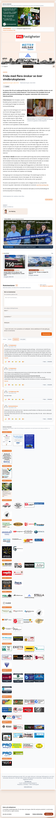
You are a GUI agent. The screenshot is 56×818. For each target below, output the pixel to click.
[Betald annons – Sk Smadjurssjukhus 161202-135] (7, 524)
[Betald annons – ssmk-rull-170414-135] (29, 702)
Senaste (9, 339)
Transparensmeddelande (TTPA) (9, 30)
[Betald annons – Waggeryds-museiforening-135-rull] (39, 727)
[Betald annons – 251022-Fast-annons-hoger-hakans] (18, 524)
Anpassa (27, 814)
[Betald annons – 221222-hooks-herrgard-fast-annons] (18, 506)
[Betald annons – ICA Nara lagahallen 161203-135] (29, 505)
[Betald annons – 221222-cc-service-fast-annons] (7, 638)
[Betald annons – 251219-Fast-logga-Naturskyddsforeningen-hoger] (18, 753)
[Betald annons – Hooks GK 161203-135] (7, 702)
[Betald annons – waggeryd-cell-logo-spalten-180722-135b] (7, 648)
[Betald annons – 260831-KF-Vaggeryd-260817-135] (7, 473)
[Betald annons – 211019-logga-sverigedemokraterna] (7, 689)
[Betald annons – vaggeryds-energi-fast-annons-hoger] (7, 763)
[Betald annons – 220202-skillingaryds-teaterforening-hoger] (7, 737)
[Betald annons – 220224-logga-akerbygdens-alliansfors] (7, 628)
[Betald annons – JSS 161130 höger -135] (28, 657)
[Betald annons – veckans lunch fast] (39, 503)
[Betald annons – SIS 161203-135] (7, 717)
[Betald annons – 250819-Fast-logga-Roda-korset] (18, 573)
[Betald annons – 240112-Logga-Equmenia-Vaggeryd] (18, 611)
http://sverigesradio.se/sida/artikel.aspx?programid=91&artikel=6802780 (22, 375)
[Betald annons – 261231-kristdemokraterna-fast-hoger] (39, 677)
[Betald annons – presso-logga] (29, 649)
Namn (6, 310)
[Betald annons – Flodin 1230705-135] (7, 603)
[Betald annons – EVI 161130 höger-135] (18, 657)
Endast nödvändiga (38, 814)
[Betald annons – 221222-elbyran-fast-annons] (39, 540)
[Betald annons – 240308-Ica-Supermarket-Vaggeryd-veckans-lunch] (7, 505)
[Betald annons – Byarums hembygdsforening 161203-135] (28, 735)
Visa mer (6, 358)
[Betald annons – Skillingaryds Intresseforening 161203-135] (18, 727)
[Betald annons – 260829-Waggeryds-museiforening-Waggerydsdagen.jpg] (29, 441)
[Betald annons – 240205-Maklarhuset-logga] (18, 595)
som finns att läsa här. (42, 185)
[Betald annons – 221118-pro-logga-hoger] (7, 753)
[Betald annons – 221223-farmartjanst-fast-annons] (39, 524)
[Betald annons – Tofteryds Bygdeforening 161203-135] (28, 745)
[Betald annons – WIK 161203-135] (17, 717)
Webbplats (6, 322)
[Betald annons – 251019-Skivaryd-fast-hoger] (29, 727)
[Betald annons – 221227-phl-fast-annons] (28, 37)
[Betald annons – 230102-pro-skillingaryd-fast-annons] (7, 746)
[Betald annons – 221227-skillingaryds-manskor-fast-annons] (7, 726)
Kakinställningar (28, 787)
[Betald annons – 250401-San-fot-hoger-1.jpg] (28, 540)
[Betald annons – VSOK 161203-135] (18, 702)
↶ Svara (44, 361)
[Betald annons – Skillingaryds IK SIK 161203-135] (28, 709)
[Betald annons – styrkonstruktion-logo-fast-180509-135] (39, 648)
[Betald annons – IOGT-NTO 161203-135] (39, 735)
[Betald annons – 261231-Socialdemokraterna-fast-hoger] (7, 677)
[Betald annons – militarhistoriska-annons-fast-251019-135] (17, 745)
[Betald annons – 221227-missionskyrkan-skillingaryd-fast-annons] (7, 611)
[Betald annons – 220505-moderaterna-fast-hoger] (29, 677)
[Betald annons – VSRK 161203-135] (18, 709)
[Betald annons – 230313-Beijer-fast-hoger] (7, 565)
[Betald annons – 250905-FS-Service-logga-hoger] (29, 524)
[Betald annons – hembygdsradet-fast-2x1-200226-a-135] (18, 735)
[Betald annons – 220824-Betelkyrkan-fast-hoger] (29, 611)
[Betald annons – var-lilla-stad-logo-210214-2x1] (18, 565)
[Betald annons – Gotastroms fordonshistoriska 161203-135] (39, 745)
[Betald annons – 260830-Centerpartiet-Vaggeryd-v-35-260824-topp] (28, 17)
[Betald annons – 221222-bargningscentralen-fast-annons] (29, 638)
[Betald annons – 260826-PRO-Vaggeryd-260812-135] (18, 440)
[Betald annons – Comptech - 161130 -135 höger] (7, 657)
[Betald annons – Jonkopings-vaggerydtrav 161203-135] (39, 709)
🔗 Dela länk (49, 361)
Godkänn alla (48, 814)
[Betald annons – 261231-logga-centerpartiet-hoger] (18, 677)
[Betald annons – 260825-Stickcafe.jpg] (7, 439)
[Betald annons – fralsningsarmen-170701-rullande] (18, 621)
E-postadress (7, 316)
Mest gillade (22, 339)
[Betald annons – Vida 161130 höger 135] (39, 657)
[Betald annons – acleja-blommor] (39, 565)
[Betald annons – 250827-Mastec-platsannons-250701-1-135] (7, 458)
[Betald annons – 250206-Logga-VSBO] (7, 596)
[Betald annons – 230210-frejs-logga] (18, 583)
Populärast (16, 339)
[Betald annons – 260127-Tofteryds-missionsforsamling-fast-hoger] (17, 629)
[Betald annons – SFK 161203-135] (39, 702)
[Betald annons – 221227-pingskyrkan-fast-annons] (39, 621)
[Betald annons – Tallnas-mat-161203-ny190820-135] (7, 515)
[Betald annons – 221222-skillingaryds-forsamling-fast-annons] (7, 620)
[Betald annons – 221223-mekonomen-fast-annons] (18, 638)
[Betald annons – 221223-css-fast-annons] (28, 532)
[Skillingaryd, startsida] (28, 66)
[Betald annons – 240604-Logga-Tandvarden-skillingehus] (17, 539)
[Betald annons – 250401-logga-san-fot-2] (7, 552)
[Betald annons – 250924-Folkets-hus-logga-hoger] (7, 584)
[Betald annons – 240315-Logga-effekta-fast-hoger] (39, 532)
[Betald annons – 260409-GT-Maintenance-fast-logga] (18, 548)
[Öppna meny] (53, 66)
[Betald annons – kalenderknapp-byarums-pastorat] (28, 621)
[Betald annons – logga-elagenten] (7, 573)
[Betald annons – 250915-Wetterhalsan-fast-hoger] (28, 47)
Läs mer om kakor (7, 814)
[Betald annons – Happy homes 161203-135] (29, 565)
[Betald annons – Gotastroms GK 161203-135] (7, 709)
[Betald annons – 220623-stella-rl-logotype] (39, 595)
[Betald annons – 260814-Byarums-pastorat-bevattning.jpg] (7, 490)
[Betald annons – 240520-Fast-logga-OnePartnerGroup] (28, 56)
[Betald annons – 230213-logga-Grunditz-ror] (7, 532)
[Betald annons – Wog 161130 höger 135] (7, 665)
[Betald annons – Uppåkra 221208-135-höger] (18, 648)
